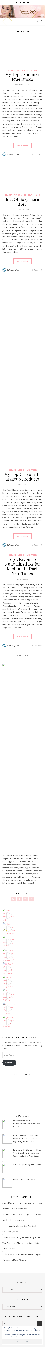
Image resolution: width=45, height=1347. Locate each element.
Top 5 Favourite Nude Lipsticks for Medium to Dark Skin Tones (22, 566)
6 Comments (37, 154)
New (36, 70)
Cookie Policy (15, 1337)
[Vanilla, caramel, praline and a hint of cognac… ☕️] (9, 915)
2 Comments (37, 270)
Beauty (9, 195)
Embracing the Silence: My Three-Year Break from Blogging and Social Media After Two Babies (21, 1243)
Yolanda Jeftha (13, 154)
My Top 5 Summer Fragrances (22, 76)
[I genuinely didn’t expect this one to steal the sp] (9, 1022)
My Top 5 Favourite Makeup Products (22, 476)
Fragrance (26, 70)
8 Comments (37, 545)
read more (22, 145)
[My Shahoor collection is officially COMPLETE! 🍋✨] (9, 1009)
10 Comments (36, 645)
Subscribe (9, 1062)
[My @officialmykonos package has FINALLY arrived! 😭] (9, 995)
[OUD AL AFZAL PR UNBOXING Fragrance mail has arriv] (9, 982)
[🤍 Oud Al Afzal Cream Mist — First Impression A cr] (9, 955)
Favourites (13, 70)
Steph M (6, 1203)
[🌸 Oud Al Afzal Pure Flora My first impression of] (9, 968)
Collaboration (16, 470)
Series (37, 195)
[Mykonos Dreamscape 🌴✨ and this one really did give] (9, 928)
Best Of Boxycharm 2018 (22, 201)
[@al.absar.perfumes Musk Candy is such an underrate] (9, 942)
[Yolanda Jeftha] (7, 21)
